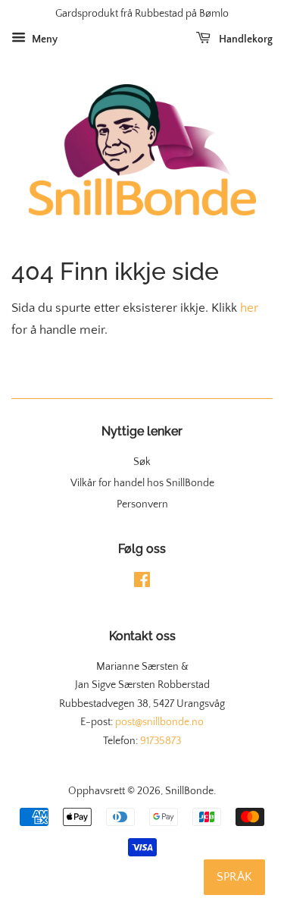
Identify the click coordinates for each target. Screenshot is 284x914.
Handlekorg (245, 39)
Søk (142, 462)
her (249, 308)
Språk (234, 877)
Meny (44, 39)
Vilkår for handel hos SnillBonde (142, 483)
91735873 (160, 741)
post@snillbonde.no (159, 722)
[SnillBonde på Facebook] (142, 583)
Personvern (142, 504)
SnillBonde (189, 791)
